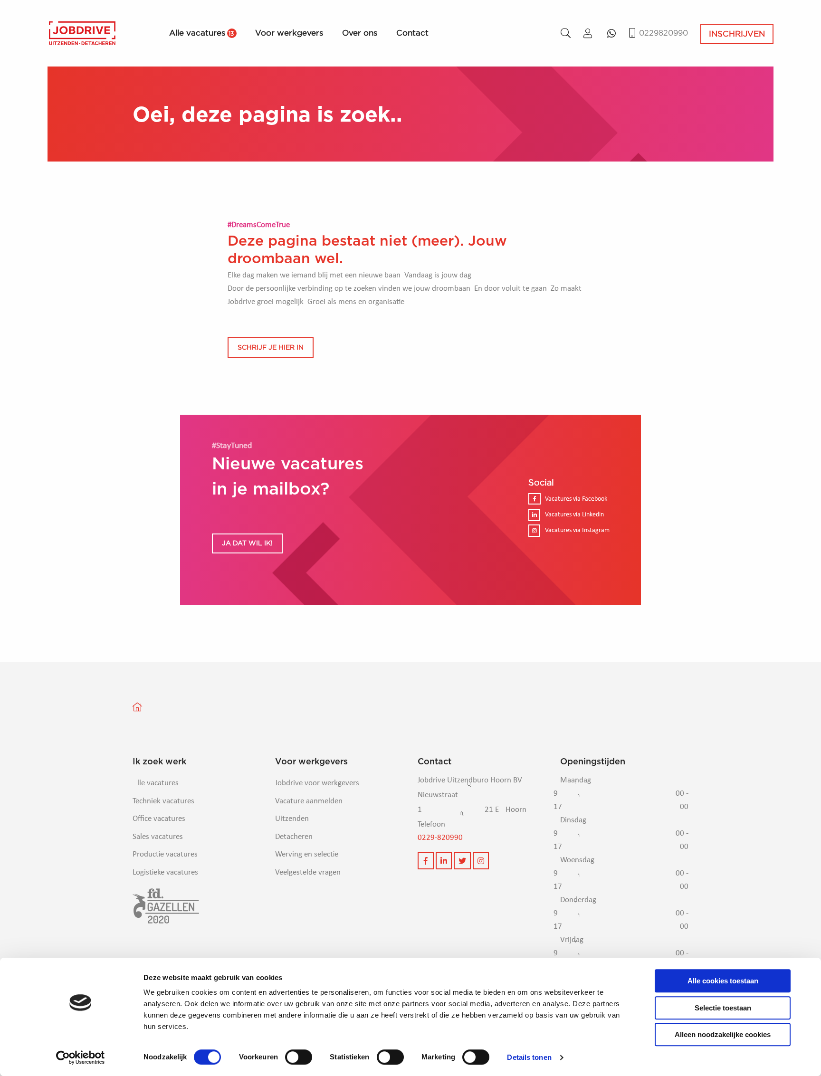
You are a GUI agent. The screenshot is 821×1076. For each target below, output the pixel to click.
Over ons (359, 33)
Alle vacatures (201, 33)
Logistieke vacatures (165, 872)
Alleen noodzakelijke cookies (723, 1034)
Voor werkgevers (289, 33)
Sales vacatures (158, 837)
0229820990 (663, 33)
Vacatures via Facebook (576, 499)
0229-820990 (440, 838)
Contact (412, 33)
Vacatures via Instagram (577, 530)
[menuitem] (212, 33)
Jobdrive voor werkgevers (317, 783)
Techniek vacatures (163, 801)
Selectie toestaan (723, 1008)
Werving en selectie (306, 854)
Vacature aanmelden (309, 801)
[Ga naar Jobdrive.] (143, 707)
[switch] (298, 1057)
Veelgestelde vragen (308, 872)
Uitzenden (292, 819)
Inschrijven (737, 33)
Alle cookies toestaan (722, 981)
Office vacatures (159, 819)
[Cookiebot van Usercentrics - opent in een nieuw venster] (80, 1057)
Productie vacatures (165, 854)
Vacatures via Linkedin (574, 514)
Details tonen (529, 1057)
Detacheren (294, 837)
